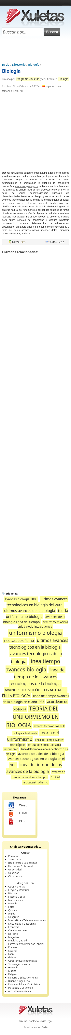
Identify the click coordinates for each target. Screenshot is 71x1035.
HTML (23, 813)
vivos (66, 179)
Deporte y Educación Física (23, 977)
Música (12, 971)
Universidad (14, 869)
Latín (11, 954)
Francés (12, 947)
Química (12, 910)
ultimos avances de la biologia (29, 610)
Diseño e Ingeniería (19, 981)
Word (23, 805)
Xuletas (23, 1021)
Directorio (19, 64)
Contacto (34, 1021)
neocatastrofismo (19, 640)
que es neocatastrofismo (41, 779)
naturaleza (7, 179)
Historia (12, 893)
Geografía (13, 917)
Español (12, 950)
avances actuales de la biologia (41, 754)
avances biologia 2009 (21, 599)
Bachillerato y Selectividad (22, 863)
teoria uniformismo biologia (37, 613)
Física (11, 907)
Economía (13, 927)
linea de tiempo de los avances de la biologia (34, 768)
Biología (33, 64)
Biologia (11, 70)
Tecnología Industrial (19, 964)
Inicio (5, 64)
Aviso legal (46, 1021)
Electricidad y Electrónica (22, 923)
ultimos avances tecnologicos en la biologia (38, 643)
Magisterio (14, 937)
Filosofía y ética (16, 896)
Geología (13, 967)
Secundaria (14, 859)
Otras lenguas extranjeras (22, 960)
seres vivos (15, 203)
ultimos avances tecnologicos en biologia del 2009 (37, 601)
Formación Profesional (20, 866)
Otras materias (16, 886)
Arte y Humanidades (19, 991)
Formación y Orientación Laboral (26, 944)
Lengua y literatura (18, 890)
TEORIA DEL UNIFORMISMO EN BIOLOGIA (32, 717)
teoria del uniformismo (33, 736)
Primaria (13, 856)
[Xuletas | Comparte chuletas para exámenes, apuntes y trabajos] (35, 25)
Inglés (11, 913)
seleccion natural (36, 203)
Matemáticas (15, 900)
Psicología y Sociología (20, 987)
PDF (22, 821)
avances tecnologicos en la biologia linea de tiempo (43, 624)
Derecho (13, 933)
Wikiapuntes (33, 1027)
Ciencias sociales (17, 930)
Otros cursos (15, 876)
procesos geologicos (26, 186)
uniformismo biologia (35, 632)
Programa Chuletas (27, 79)
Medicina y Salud (17, 940)
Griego (12, 957)
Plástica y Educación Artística (24, 984)
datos (17, 230)
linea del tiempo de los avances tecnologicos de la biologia (37, 676)
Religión (12, 974)
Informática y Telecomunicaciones (27, 920)
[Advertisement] (35, 50)
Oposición (13, 873)
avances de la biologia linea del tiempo (34, 619)
